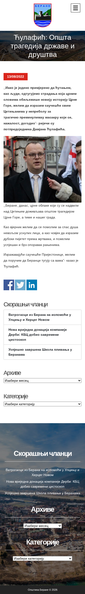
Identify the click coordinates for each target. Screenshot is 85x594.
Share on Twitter (20, 285)
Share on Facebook (9, 285)
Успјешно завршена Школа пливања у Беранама (40, 352)
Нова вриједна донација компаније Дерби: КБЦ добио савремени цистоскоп (37, 334)
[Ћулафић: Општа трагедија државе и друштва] (42, 169)
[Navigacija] (75, 8)
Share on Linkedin (31, 285)
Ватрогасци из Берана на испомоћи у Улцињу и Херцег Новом (39, 317)
